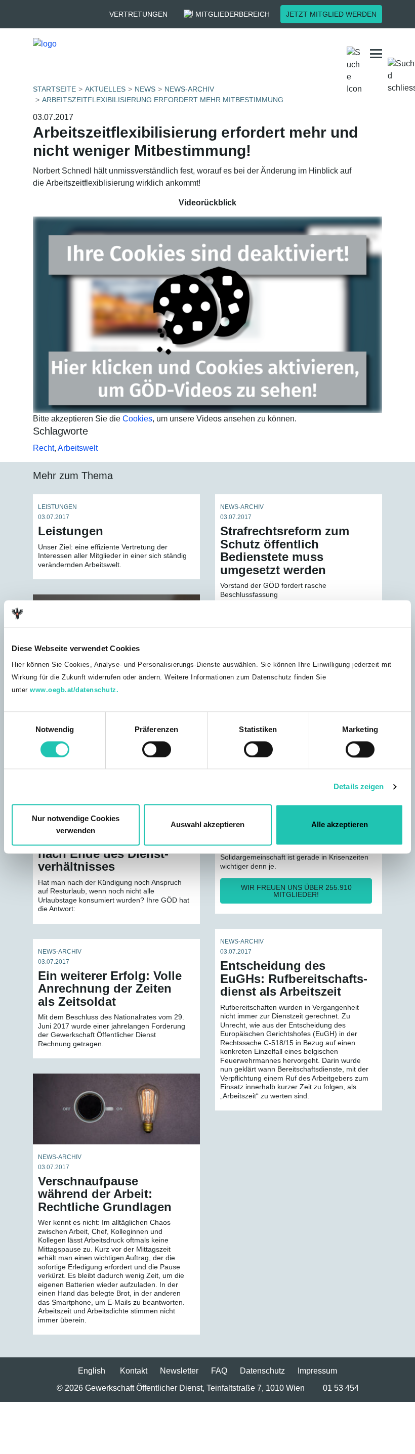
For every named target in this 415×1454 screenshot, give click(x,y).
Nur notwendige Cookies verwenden (75, 825)
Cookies (137, 418)
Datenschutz (262, 1370)
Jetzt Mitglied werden (331, 14)
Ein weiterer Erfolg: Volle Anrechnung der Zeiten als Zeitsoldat (110, 988)
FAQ (219, 1370)
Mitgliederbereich (232, 14)
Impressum (317, 1370)
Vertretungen (138, 14)
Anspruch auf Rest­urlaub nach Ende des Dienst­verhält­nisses (110, 853)
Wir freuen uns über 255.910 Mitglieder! (296, 891)
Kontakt (133, 1370)
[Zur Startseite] (113, 53)
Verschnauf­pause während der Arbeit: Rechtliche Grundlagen (105, 1194)
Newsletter (179, 1370)
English (91, 1370)
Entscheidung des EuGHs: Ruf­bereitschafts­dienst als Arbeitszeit (293, 978)
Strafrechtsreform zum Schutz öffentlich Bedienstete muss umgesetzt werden (284, 550)
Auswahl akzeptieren (207, 825)
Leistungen (70, 531)
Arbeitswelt (78, 448)
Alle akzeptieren (339, 825)
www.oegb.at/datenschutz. (74, 690)
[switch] (156, 749)
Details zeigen (359, 786)
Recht (43, 448)
